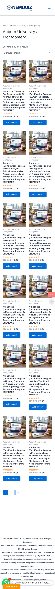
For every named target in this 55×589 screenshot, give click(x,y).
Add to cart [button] (11, 122)
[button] (6, 583)
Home (5, 25)
